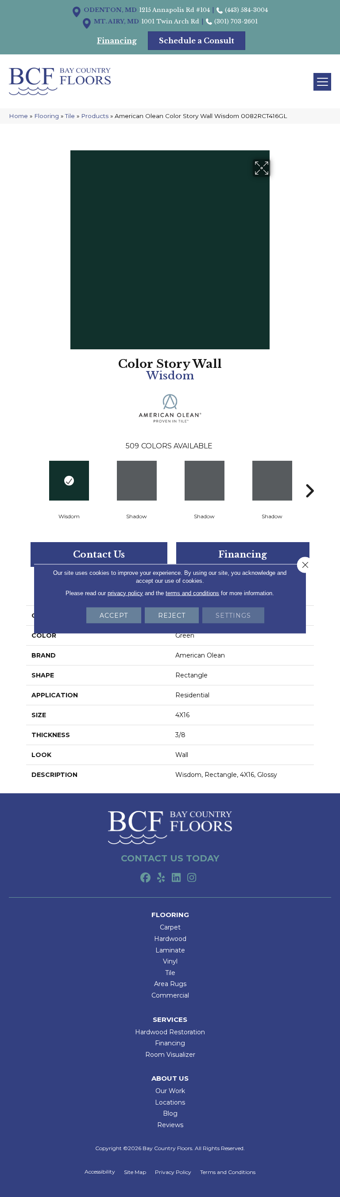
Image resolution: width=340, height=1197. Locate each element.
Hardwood (170, 939)
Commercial (170, 995)
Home (18, 115)
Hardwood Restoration (170, 1032)
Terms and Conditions (227, 1172)
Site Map (135, 1172)
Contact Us (99, 554)
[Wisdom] (69, 481)
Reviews (170, 1125)
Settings (233, 615)
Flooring (46, 115)
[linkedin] (176, 878)
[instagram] (191, 878)
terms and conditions (192, 592)
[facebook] (145, 878)
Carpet (170, 927)
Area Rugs (170, 984)
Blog (170, 1113)
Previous (30, 477)
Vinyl (170, 961)
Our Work (170, 1091)
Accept (114, 615)
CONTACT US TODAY (170, 858)
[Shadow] (136, 481)
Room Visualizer (170, 1055)
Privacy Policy (173, 1172)
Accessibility (100, 1171)
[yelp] (161, 878)
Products (94, 115)
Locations (170, 1102)
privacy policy (125, 592)
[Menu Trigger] (322, 82)
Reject (171, 615)
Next (309, 477)
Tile (70, 115)
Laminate (170, 950)
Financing (242, 554)
